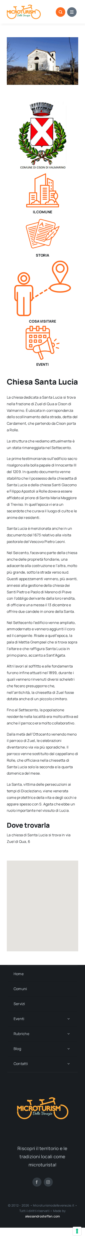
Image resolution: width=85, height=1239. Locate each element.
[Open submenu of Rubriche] (68, 1033)
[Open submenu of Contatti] (68, 1063)
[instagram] (48, 1182)
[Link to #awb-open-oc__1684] (72, 12)
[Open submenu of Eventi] (68, 1018)
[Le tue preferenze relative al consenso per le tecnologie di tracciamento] (77, 1231)
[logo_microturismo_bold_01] (24, 6)
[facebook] (36, 1182)
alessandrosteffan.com (42, 1216)
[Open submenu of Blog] (68, 1048)
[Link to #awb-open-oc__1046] (60, 12)
